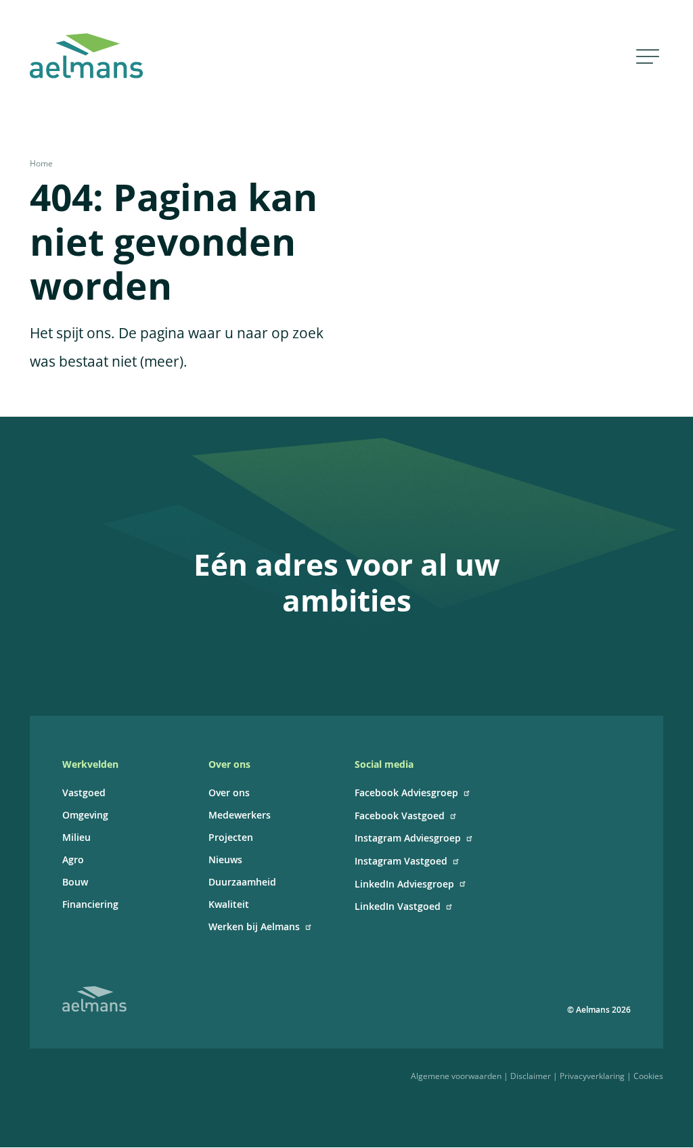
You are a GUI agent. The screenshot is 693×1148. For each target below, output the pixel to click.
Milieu (76, 837)
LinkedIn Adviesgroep (404, 883)
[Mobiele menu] (647, 55)
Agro (73, 859)
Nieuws (225, 859)
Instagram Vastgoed (401, 860)
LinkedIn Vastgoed (398, 906)
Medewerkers (239, 814)
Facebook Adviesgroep (406, 792)
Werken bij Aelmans (254, 926)
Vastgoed (84, 792)
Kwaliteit (228, 904)
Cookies (648, 1076)
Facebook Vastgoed (400, 815)
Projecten (230, 837)
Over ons (229, 792)
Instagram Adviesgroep (408, 837)
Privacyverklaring (592, 1076)
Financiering (90, 904)
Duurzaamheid (242, 881)
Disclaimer (530, 1076)
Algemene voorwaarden (456, 1076)
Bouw (75, 881)
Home (41, 163)
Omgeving (85, 814)
